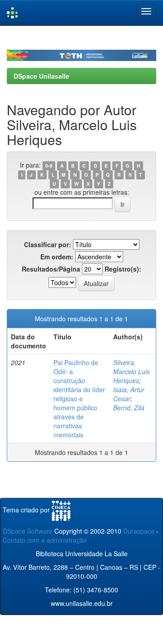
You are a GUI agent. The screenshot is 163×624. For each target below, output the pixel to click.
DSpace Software (28, 530)
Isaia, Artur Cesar (128, 394)
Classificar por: (47, 244)
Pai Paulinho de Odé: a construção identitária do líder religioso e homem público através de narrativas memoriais (79, 398)
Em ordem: (56, 256)
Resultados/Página (51, 268)
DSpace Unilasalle (41, 75)
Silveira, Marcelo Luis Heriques (131, 371)
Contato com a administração (45, 539)
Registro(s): (123, 268)
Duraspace (138, 530)
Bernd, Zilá (128, 407)
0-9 (49, 165)
